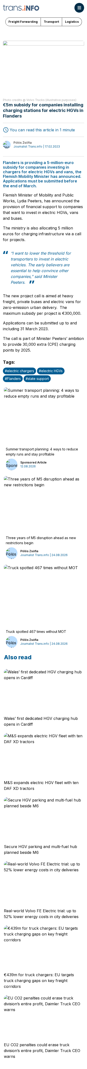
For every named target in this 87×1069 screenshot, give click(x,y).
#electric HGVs (51, 371)
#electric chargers (19, 371)
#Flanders (13, 379)
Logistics (72, 22)
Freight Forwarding (23, 22)
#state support (37, 379)
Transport (51, 22)
